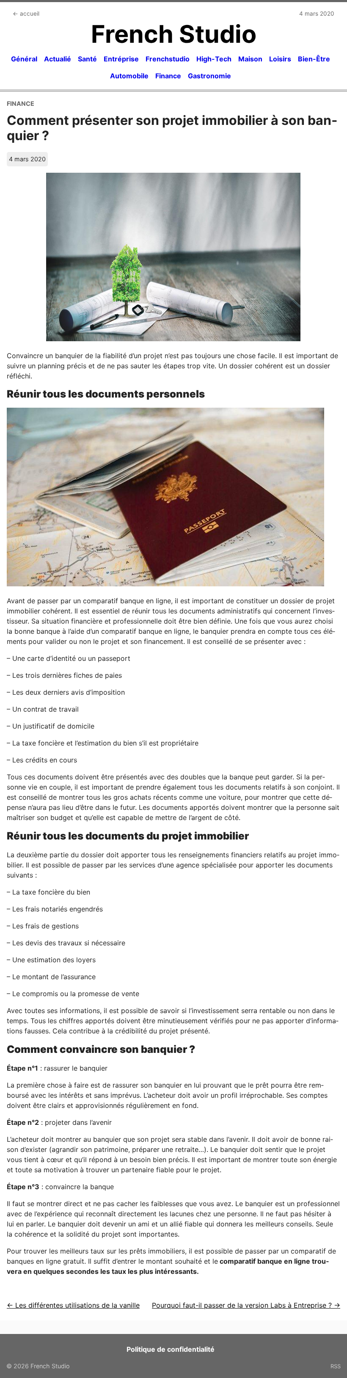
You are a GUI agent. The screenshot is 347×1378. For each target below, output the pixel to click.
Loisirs (280, 59)
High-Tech (213, 59)
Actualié (57, 59)
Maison (250, 59)
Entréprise (121, 59)
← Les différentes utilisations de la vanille (73, 1305)
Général (24, 59)
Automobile (129, 76)
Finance (168, 76)
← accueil (26, 13)
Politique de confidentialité (171, 1349)
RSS (335, 1366)
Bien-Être (314, 59)
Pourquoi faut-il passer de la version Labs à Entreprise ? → (246, 1305)
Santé (87, 59)
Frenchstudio (168, 59)
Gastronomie (209, 76)
